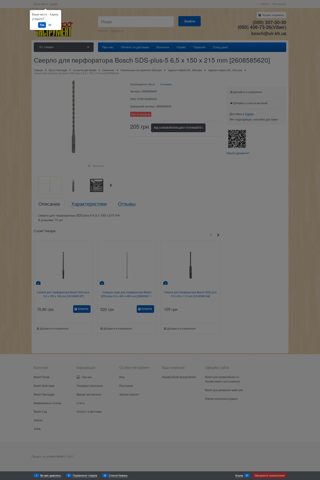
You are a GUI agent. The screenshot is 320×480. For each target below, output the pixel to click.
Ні (50, 25)
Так (42, 25)
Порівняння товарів (85, 475)
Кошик (239, 475)
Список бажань (118, 475)
